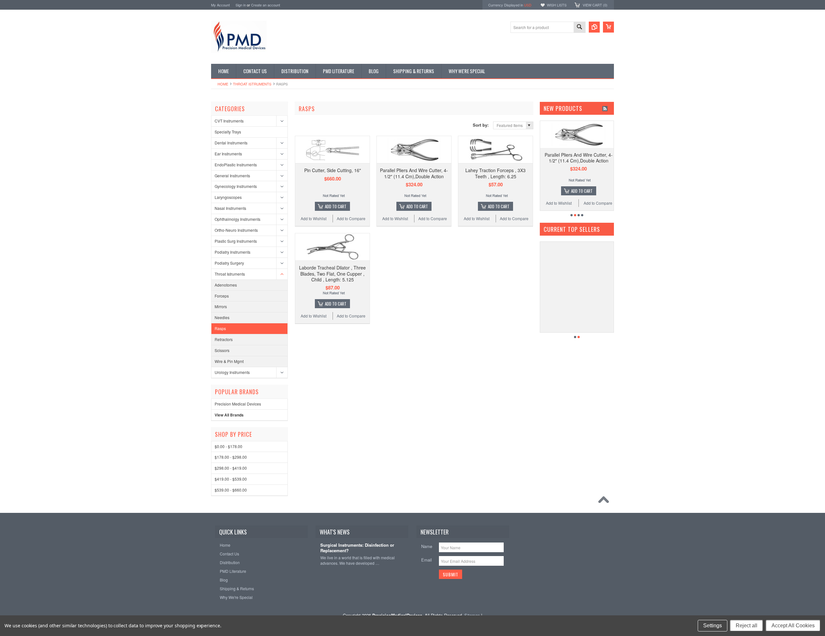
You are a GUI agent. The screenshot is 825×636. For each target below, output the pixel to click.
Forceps (222, 295)
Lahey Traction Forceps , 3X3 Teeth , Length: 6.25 (495, 173)
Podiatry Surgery (229, 263)
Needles (222, 317)
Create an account (265, 4)
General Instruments (232, 175)
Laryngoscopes (228, 197)
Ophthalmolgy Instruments (237, 219)
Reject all (746, 625)
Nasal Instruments (230, 208)
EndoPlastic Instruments (236, 164)
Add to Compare (351, 218)
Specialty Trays (228, 131)
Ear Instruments (228, 153)
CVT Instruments (229, 120)
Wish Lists (557, 4)
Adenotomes (226, 285)
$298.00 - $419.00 (231, 468)
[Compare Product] (594, 27)
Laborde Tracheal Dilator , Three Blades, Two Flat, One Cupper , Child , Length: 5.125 (332, 273)
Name (426, 546)
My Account (220, 4)
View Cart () (595, 4)
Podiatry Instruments (232, 252)
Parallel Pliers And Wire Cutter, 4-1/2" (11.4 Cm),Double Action (414, 173)
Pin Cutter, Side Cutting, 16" (332, 170)
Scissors (222, 350)
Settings (712, 625)
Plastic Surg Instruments (236, 241)
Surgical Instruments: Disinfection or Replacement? (357, 548)
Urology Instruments (232, 372)
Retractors (224, 339)
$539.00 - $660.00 (231, 490)
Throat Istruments (252, 83)
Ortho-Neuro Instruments (236, 230)
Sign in (241, 4)
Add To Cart (335, 206)
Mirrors (221, 306)
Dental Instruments (231, 142)
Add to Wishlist (313, 218)
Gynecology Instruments (236, 186)
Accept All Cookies (793, 625)
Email (426, 560)
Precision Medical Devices (238, 403)
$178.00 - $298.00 (231, 457)
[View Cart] (608, 27)
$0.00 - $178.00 (228, 446)
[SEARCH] (579, 27)
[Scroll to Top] (605, 501)
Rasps (220, 328)
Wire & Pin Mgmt (229, 361)
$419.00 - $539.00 (231, 479)
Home (223, 83)
